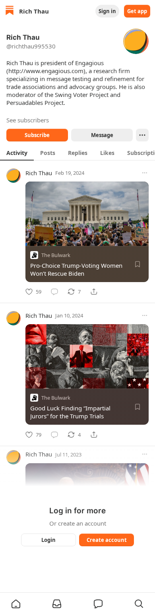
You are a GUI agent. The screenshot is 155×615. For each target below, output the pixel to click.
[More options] (144, 172)
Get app (137, 11)
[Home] (9, 11)
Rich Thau (38, 173)
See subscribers (27, 120)
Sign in (107, 11)
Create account (107, 539)
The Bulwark (55, 255)
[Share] (94, 291)
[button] (16, 604)
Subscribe (37, 135)
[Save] (137, 264)
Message (102, 135)
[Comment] (54, 291)
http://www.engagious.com (45, 71)
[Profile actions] (142, 135)
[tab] (17, 153)
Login (48, 539)
